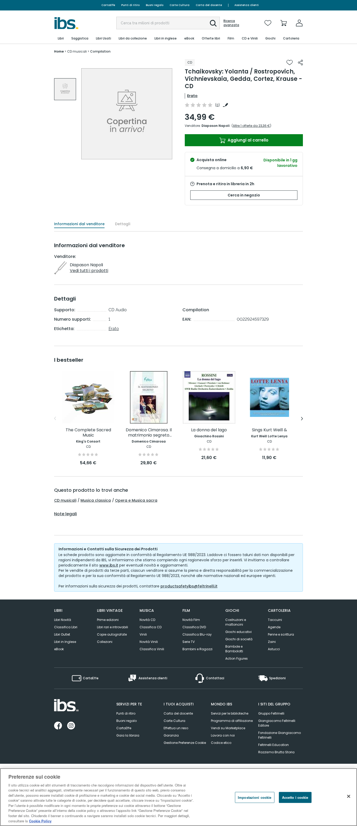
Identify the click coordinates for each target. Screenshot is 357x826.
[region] (178, 797)
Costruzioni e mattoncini (235, 622)
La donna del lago (209, 430)
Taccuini (275, 620)
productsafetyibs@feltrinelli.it (188, 586)
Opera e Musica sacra (136, 500)
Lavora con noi (223, 735)
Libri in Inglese (65, 642)
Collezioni (104, 642)
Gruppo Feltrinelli (271, 713)
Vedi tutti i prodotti (89, 271)
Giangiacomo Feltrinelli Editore (276, 723)
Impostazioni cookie (254, 797)
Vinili (143, 634)
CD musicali (65, 500)
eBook (59, 649)
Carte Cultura (179, 5)
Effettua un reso (176, 728)
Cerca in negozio (244, 195)
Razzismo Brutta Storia (276, 752)
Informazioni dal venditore (79, 224)
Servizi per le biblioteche (229, 713)
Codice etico (221, 742)
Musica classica (95, 500)
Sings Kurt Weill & (269, 430)
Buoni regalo (154, 5)
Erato (192, 95)
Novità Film (191, 620)
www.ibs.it (108, 565)
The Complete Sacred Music (88, 432)
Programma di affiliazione (232, 720)
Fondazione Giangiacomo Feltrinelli (279, 735)
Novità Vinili (149, 642)
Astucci (274, 649)
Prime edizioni (108, 620)
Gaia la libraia (127, 735)
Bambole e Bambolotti (234, 648)
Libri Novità (62, 620)
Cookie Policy (40, 820)
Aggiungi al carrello (247, 140)
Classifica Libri (65, 627)
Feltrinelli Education (273, 745)
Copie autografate (112, 634)
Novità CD (147, 620)
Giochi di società (238, 639)
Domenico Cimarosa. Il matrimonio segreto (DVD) (149, 432)
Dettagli (122, 224)
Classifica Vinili (152, 649)
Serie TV (188, 642)
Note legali (65, 514)
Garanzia (171, 735)
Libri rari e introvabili (112, 627)
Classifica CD (151, 627)
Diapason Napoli (215, 125)
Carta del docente (209, 5)
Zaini (272, 642)
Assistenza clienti (246, 5)
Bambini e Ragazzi (197, 649)
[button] (213, 23)
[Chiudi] (348, 796)
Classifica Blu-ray (197, 634)
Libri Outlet (62, 634)
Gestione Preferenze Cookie (185, 742)
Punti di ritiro (130, 5)
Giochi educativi (238, 632)
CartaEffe (108, 5)
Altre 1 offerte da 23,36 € (251, 125)
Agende (274, 627)
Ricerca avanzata (231, 23)
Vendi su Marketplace (228, 728)
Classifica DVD (194, 627)
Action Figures (236, 658)
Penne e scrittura (281, 634)
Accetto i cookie (295, 797)
